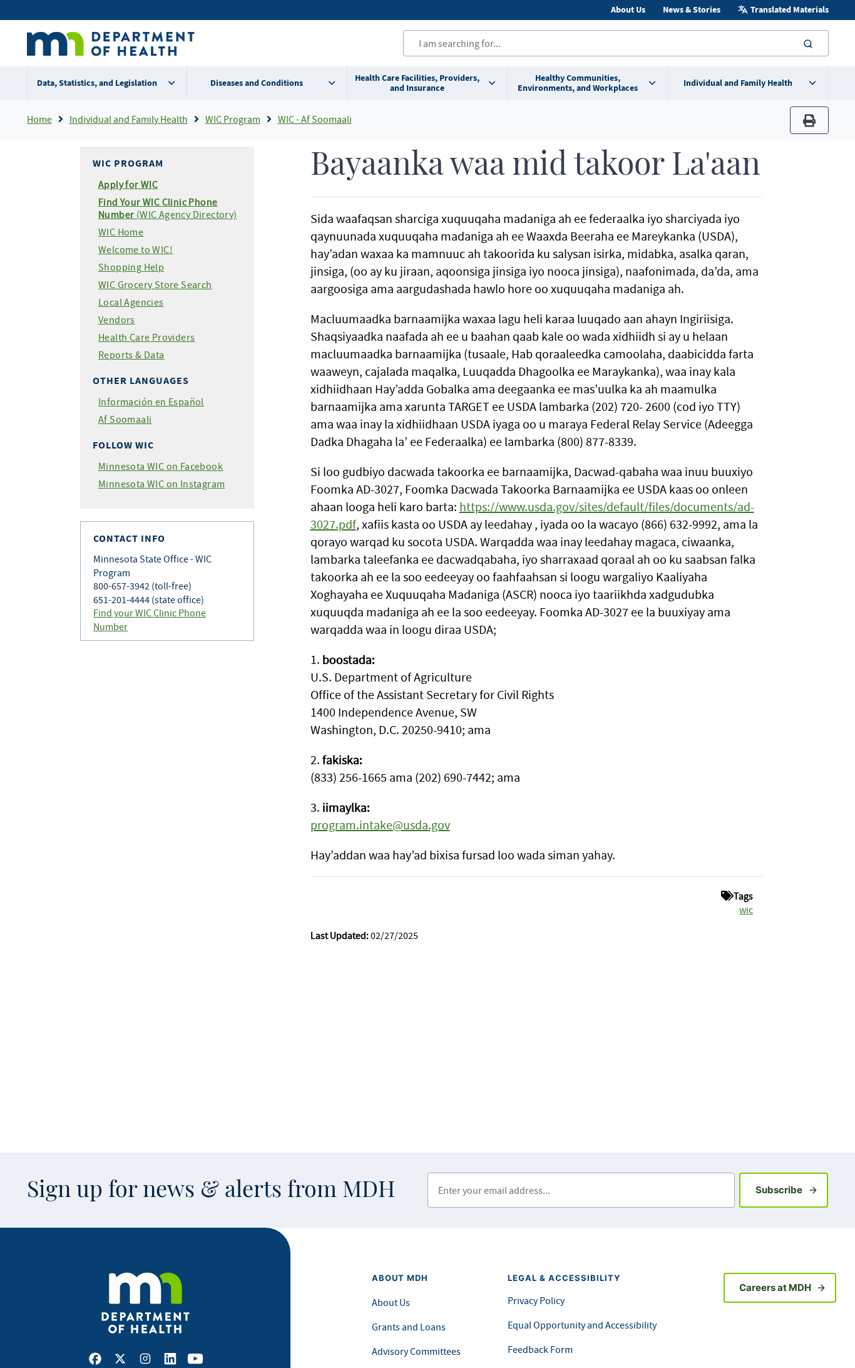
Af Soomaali (124, 419)
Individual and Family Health (737, 83)
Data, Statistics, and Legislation (97, 83)
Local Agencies (131, 302)
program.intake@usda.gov (380, 824)
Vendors (116, 319)
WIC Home (120, 231)
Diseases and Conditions (256, 83)
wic (746, 909)
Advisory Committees (416, 1351)
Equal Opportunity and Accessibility (582, 1325)
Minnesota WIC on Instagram (161, 483)
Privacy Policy (536, 1300)
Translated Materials (789, 10)
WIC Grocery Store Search (155, 284)
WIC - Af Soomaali (315, 119)
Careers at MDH (775, 1287)
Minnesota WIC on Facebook (160, 466)
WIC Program (232, 119)
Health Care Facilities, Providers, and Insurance (417, 83)
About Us (628, 10)
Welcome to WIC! (135, 249)
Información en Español (151, 401)
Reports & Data (131, 354)
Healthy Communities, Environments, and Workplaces (578, 83)
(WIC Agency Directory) (167, 207)
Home (39, 119)
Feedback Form (540, 1349)
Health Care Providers (146, 337)
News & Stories (691, 10)
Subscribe (791, 1189)
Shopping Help (131, 267)
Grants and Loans (409, 1326)
